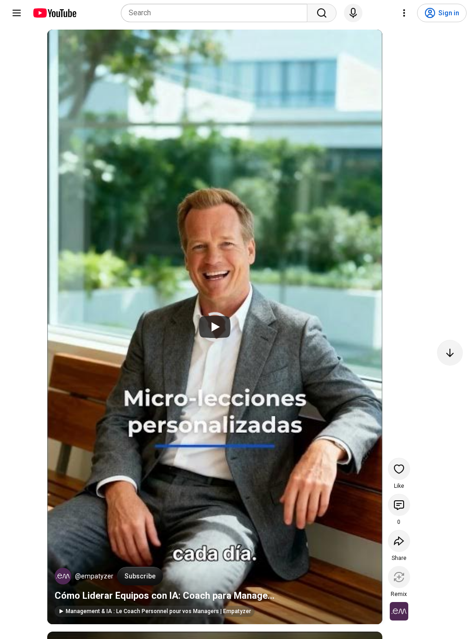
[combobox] (217, 12)
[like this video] (399, 469)
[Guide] (16, 12)
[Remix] (399, 577)
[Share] (399, 541)
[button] (63, 576)
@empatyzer (94, 576)
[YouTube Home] (54, 13)
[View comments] (399, 505)
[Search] (322, 13)
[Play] (215, 327)
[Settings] (404, 12)
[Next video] (450, 353)
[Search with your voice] (353, 13)
